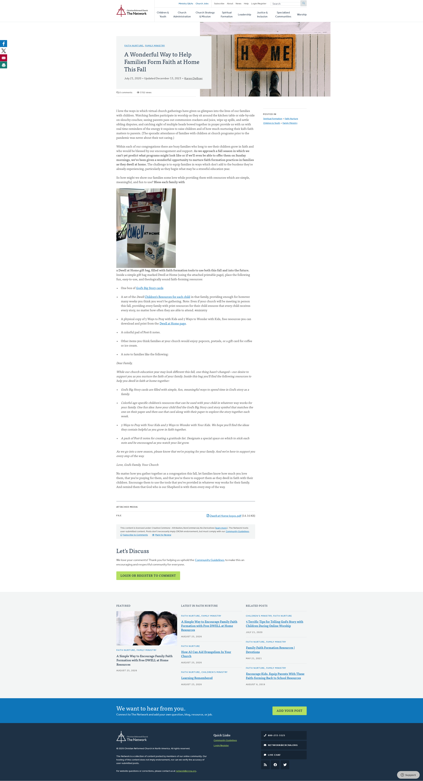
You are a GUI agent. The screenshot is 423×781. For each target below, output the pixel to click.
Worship (302, 14)
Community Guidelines (237, 531)
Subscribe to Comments (135, 535)
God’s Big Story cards (149, 287)
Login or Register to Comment (148, 575)
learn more (221, 528)
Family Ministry (155, 46)
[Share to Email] (3, 57)
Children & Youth (163, 14)
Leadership (244, 14)
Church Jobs (202, 3)
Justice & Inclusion (262, 14)
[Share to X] (3, 50)
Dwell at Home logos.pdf (225, 516)
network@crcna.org (186, 771)
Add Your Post (290, 710)
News (238, 3)
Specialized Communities (283, 14)
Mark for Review (163, 535)
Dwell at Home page (173, 323)
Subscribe (219, 3)
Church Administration (182, 14)
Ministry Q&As (186, 3)
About (230, 3)
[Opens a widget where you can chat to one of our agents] (408, 775)
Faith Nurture (133, 46)
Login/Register (258, 3)
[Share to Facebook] (3, 43)
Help (246, 3)
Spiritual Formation (227, 14)
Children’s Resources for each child (167, 296)
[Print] (3, 65)
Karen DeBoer (193, 78)
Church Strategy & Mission (205, 14)
